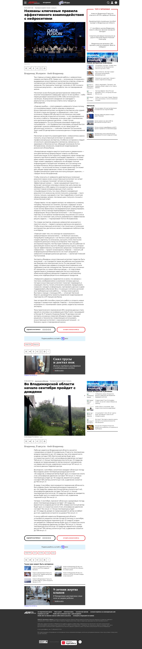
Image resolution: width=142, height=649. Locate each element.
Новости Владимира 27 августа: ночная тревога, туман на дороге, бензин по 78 (43, 580)
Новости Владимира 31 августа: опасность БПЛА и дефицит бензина (102, 14)
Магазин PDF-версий (82, 612)
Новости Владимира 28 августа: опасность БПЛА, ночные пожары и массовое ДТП (73, 574)
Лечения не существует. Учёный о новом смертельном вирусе (105, 78)
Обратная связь (69, 612)
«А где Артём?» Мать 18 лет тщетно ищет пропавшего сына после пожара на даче (105, 414)
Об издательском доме (45, 612)
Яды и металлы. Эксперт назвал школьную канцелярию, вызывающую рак (104, 73)
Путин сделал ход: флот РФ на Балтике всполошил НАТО (104, 121)
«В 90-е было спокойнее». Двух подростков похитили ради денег (105, 407)
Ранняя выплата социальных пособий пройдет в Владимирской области (102, 22)
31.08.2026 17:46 (28, 381)
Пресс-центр (58, 612)
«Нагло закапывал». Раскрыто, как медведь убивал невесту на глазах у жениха (106, 86)
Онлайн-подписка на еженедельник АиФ (102, 612)
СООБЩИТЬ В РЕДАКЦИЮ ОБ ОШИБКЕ (83, 615)
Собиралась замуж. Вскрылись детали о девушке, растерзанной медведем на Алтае (105, 395)
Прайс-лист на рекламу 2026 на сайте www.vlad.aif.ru (54, 615)
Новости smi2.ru (30, 375)
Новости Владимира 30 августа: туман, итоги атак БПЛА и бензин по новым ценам (73, 568)
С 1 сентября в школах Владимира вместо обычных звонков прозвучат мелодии (102, 29)
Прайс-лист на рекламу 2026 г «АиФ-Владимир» (67, 614)
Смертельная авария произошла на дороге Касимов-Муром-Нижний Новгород (102, 37)
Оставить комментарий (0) (71, 329)
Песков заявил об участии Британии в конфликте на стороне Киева (106, 109)
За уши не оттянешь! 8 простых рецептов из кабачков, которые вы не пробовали (106, 427)
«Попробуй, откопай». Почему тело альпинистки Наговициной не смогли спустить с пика (105, 67)
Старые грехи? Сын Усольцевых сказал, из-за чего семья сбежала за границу (106, 402)
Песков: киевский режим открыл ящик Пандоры (104, 115)
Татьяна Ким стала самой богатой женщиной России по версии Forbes (106, 134)
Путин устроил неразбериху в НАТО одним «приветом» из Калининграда (106, 128)
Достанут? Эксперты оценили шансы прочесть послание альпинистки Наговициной (106, 421)
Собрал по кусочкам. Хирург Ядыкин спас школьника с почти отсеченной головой (106, 99)
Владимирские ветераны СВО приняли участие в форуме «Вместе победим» (102, 45)
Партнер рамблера (54, 641)
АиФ (41, 437)
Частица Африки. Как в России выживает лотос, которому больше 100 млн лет (105, 92)
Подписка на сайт (43, 614)
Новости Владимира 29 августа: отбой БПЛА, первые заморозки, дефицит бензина (42, 574)
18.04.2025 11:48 (28, 8)
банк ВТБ (27, 64)
